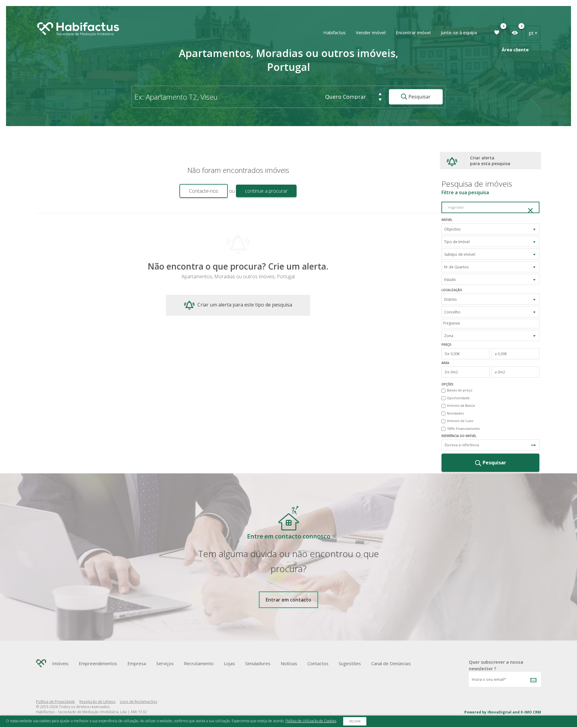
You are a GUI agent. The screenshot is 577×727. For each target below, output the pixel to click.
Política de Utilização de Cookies (310, 720)
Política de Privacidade (55, 701)
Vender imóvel (371, 32)
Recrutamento (199, 663)
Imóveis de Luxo (460, 420)
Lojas (229, 663)
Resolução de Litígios (97, 701)
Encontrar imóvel (413, 32)
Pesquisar (419, 96)
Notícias (289, 663)
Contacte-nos (203, 191)
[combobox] (490, 228)
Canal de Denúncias (391, 663)
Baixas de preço (459, 390)
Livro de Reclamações (138, 701)
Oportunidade (458, 398)
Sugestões (350, 663)
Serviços (165, 663)
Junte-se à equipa (459, 32)
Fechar (354, 721)
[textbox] (492, 323)
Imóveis (60, 663)
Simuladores (257, 663)
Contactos (317, 663)
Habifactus (334, 32)
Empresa (136, 663)
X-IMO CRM (531, 712)
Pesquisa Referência (533, 445)
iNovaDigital (499, 712)
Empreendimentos (98, 663)
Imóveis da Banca (461, 405)
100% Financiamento (463, 428)
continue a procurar (266, 191)
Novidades (455, 413)
